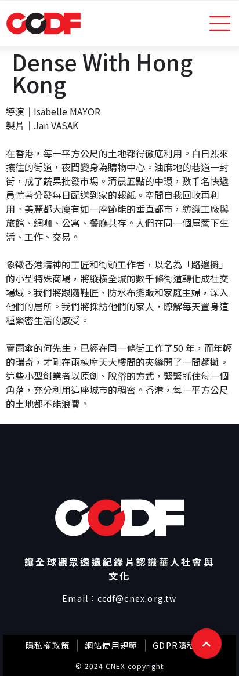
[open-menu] (220, 23)
